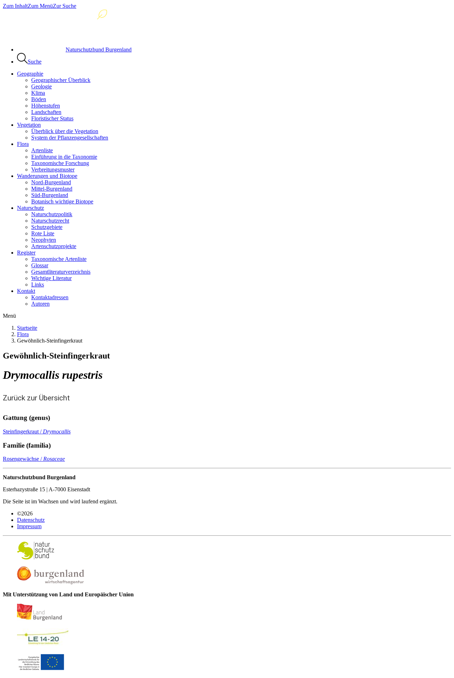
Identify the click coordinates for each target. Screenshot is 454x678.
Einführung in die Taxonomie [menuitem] (64, 157)
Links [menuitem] (37, 284)
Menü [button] (9, 316)
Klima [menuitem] (38, 93)
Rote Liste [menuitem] (42, 233)
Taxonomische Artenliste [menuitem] (59, 259)
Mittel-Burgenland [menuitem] (51, 189)
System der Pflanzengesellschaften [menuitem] (69, 138)
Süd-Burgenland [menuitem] (49, 195)
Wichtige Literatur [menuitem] (51, 278)
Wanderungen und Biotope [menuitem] (47, 176)
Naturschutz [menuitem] (30, 208)
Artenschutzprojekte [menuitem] (53, 246)
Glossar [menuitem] (39, 265)
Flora (23, 334)
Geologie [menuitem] (41, 86)
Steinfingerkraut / (37, 431)
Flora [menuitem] (23, 144)
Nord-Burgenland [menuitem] (51, 182)
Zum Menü (40, 6)
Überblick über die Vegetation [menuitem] (64, 131)
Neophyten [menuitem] (43, 240)
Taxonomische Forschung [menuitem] (60, 163)
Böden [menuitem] (38, 99)
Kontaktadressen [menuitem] (49, 297)
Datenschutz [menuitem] (31, 520)
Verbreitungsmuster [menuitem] (52, 169)
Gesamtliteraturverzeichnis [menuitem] (60, 272)
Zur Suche (64, 6)
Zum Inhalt (15, 6)
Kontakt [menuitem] (26, 291)
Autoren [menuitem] (40, 304)
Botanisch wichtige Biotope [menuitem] (62, 201)
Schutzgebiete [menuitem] (46, 227)
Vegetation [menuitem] (29, 125)
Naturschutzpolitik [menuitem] (51, 214)
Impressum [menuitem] (29, 526)
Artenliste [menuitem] (42, 150)
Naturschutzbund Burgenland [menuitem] (99, 50)
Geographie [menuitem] (30, 74)
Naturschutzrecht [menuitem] (50, 221)
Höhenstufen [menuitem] (45, 106)
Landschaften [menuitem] (46, 112)
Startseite (27, 328)
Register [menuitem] (26, 253)
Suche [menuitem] (34, 62)
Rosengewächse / (34, 459)
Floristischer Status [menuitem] (52, 118)
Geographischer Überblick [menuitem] (60, 80)
